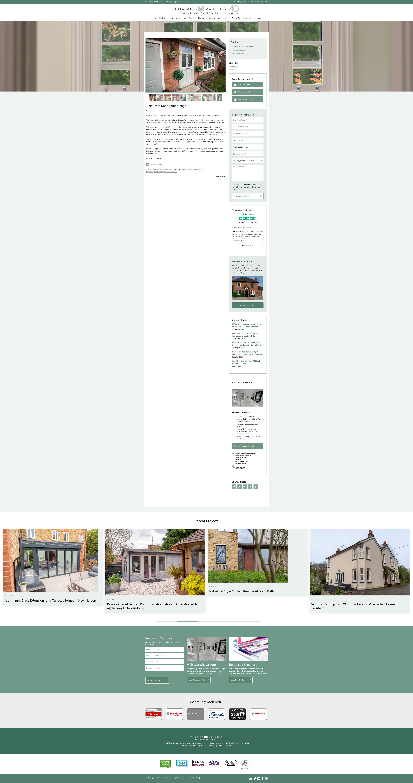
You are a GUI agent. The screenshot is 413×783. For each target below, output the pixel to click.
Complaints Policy (178, 778)
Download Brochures (238, 680)
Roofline (192, 18)
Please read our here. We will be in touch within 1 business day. (247, 186)
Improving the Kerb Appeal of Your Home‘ (161, 172)
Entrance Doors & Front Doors (242, 46)
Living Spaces (181, 18)
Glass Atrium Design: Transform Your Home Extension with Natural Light (247, 343)
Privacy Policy (252, 184)
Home (153, 18)
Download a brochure (245, 84)
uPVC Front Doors (237, 54)
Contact (258, 18)
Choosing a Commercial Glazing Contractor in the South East (245, 334)
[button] (166, 621)
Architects (236, 18)
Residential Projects (238, 50)
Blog (220, 18)
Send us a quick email (245, 99)
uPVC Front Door (156, 164)
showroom (182, 148)
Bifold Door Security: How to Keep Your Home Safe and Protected (246, 325)
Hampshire (233, 69)
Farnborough (233, 67)
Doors (171, 18)
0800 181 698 (240, 468)
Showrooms (247, 18)
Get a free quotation (244, 92)
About (227, 18)
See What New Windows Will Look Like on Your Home (246, 362)
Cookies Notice (162, 778)
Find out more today (247, 305)
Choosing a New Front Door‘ (191, 169)
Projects (201, 18)
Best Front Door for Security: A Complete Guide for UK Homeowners (247, 353)
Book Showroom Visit (197, 680)
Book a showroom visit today (244, 446)
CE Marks (149, 778)
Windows (162, 18)
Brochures (211, 18)
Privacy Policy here (164, 642)
